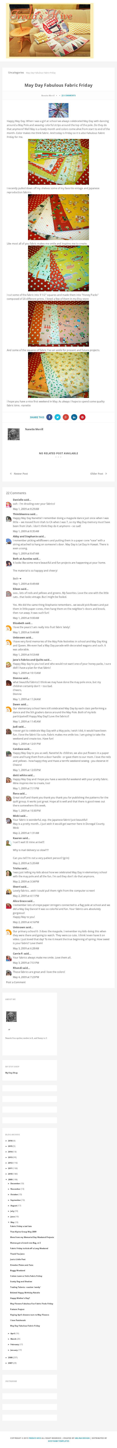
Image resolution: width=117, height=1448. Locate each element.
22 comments (69, 95)
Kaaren (17, 838)
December (15, 1183)
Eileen (16, 589)
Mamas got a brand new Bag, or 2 (25, 1243)
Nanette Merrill (34, 429)
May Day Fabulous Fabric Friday (25, 1325)
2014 (10, 1151)
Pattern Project (17, 1309)
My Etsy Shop (11, 1072)
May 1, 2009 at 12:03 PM (27, 770)
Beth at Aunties (22, 558)
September (16, 1200)
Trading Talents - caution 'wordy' (25, 1287)
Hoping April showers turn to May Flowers (29, 1314)
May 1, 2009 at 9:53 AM (26, 654)
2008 (10, 1357)
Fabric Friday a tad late (21, 1226)
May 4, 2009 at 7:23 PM (26, 977)
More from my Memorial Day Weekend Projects (32, 1237)
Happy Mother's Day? (20, 1298)
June (13, 1216)
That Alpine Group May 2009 (23, 1231)
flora (16, 793)
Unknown (19, 637)
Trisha (17, 868)
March (13, 1339)
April (13, 1333)
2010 (10, 1174)
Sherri (16, 886)
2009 (10, 1179)
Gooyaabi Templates (58, 1441)
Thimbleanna (21, 514)
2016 (10, 1140)
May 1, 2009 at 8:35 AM (26, 531)
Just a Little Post (17, 1259)
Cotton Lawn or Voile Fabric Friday (26, 1276)
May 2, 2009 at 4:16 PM (26, 922)
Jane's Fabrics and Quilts (28, 659)
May (12, 1222)
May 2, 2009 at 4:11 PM (26, 896)
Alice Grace (20, 901)
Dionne (17, 678)
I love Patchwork (18, 1320)
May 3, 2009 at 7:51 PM (26, 962)
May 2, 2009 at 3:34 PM (26, 881)
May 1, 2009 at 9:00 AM (26, 618)
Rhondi (17, 968)
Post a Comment (16, 982)
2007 (10, 1363)
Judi (15, 726)
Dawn (16, 704)
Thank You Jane (17, 1254)
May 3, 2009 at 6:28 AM (26, 948)
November (15, 1189)
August (14, 1205)
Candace (18, 749)
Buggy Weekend (17, 1270)
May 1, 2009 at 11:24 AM (27, 699)
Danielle (18, 499)
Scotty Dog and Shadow (21, 1281)
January (14, 1350)
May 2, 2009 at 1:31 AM (26, 833)
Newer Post (21, 473)
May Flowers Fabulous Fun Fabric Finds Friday (31, 1303)
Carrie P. (18, 953)
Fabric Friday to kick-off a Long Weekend (29, 1248)
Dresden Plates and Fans (21, 1265)
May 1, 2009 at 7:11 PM (26, 788)
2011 (10, 1168)
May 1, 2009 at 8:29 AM (26, 509)
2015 (10, 1146)
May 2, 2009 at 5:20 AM (26, 863)
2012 (10, 1163)
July (12, 1211)
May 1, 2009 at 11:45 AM (27, 721)
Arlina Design (82, 1438)
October (14, 1194)
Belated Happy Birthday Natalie (25, 1292)
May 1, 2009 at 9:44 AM (26, 632)
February (15, 1344)
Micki (16, 816)
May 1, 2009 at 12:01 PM (27, 743)
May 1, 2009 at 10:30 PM (27, 810)
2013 (10, 1157)
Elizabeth (18, 623)
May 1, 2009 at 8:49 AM (26, 583)
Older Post (96, 473)
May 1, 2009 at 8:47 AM (26, 553)
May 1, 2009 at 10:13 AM (27, 673)
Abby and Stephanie (25, 536)
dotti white (20, 775)
